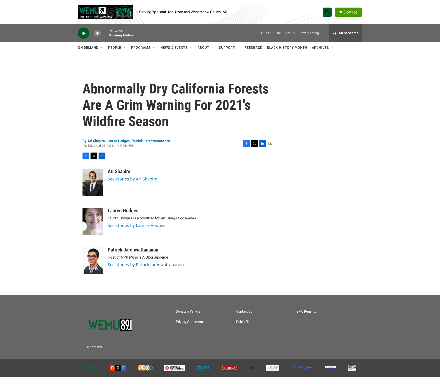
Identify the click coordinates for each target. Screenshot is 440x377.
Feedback (253, 47)
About (203, 47)
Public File (243, 322)
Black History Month (287, 47)
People (114, 47)
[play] (83, 33)
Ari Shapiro (96, 141)
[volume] (97, 33)
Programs (141, 47)
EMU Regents (306, 311)
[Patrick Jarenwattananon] (92, 260)
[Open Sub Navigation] (102, 47)
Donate (350, 12)
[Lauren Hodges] (92, 221)
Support (227, 47)
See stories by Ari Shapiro (132, 179)
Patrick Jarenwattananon (151, 141)
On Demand (88, 47)
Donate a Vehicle (188, 311)
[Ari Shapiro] (92, 182)
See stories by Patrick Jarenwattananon (146, 264)
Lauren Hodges (118, 141)
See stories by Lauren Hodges (136, 225)
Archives (320, 47)
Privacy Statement (189, 322)
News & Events (174, 47)
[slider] (104, 33)
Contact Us (244, 311)
